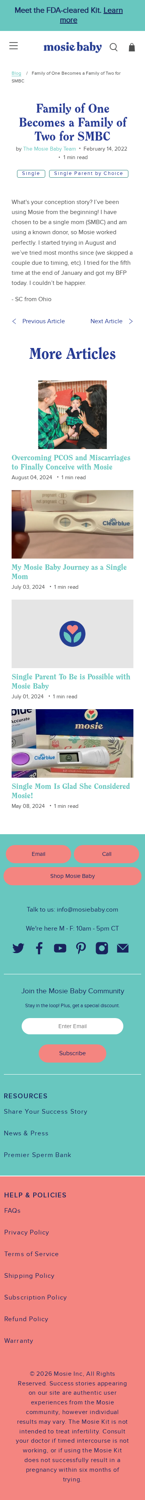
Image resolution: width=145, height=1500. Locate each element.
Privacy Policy (26, 1232)
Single (31, 173)
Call (106, 853)
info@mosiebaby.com (87, 910)
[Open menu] (8, 47)
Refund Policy (26, 1319)
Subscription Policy (35, 1297)
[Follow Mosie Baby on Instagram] (102, 950)
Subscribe (72, 1053)
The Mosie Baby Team (49, 149)
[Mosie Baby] (73, 47)
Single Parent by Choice (88, 173)
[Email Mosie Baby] (122, 950)
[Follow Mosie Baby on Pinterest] (81, 950)
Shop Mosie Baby (72, 876)
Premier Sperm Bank (38, 1155)
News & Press (26, 1133)
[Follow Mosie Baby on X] (18, 950)
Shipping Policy (29, 1276)
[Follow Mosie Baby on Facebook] (39, 950)
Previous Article (43, 321)
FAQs (12, 1211)
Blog (16, 73)
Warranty (18, 1341)
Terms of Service (31, 1254)
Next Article (106, 321)
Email (38, 853)
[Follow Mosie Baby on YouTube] (60, 950)
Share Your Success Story (45, 1112)
